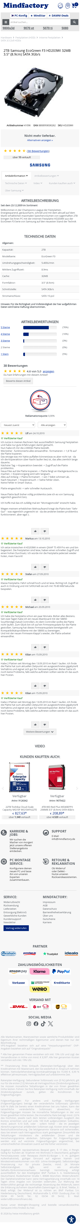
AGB (45, 905)
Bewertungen (38, 151)
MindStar (39, 15)
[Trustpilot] (50, 953)
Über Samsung (13, 190)
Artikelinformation (15, 175)
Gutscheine (49, 919)
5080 (65, 28)
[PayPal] (61, 971)
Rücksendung (11, 905)
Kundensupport (12, 919)
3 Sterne (5, 340)
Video (36, 183)
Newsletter (10, 922)
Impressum (49, 902)
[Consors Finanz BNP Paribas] (40, 982)
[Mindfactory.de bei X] (50, 1024)
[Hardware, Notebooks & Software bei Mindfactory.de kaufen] (26, 6)
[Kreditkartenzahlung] (61, 982)
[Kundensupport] (60, 5)
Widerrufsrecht (12, 902)
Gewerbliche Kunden (15, 915)
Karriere (47, 922)
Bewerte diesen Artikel (18, 381)
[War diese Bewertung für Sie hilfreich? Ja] (35, 531)
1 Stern (5, 354)
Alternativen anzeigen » (40, 140)
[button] (5, 22)
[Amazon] (18, 971)
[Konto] (67, 5)
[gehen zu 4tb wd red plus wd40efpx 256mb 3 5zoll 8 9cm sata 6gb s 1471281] (57, 790)
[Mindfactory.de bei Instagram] (29, 1024)
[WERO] (40, 989)
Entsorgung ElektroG (15, 912)
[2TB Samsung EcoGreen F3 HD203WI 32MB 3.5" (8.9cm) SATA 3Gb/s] (15, 150)
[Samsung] (40, 165)
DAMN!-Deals (59, 15)
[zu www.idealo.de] (71, 954)
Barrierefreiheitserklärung (57, 912)
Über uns (48, 915)
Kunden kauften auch (61, 183)
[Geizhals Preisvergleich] (8, 953)
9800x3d (9, 28)
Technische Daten (14, 183)
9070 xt (29, 28)
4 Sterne (5, 334)
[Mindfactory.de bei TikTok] (43, 1024)
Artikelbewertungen (45, 175)
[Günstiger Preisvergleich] (29, 953)
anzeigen (48, 371)
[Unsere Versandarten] (40, 1006)
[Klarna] (40, 971)
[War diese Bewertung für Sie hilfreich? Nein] (45, 531)
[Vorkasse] (19, 982)
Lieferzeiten (10, 908)
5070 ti (48, 28)
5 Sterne (5, 327)
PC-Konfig (20, 15)
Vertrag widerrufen (16, 928)
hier (32, 1207)
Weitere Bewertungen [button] (38, 731)
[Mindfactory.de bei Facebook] (36, 1024)
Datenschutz (50, 908)
